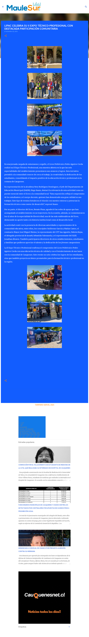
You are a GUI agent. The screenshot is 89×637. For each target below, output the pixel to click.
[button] (5, 35)
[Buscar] (86, 6)
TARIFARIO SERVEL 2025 (44, 405)
